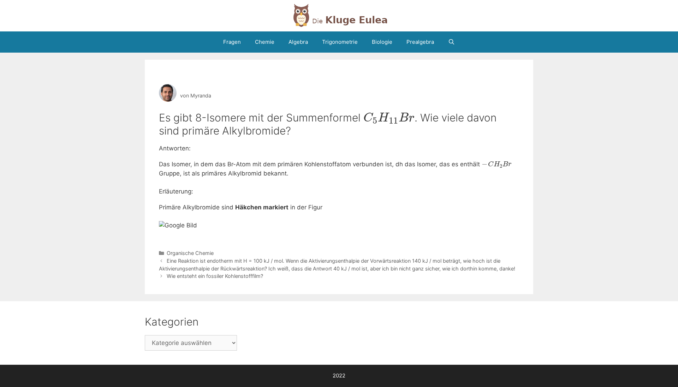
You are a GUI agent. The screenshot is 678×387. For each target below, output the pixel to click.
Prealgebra (420, 41)
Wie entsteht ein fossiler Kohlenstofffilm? (215, 276)
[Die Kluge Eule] (339, 15)
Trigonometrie (340, 41)
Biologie (382, 41)
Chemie (264, 41)
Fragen (232, 41)
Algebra (298, 41)
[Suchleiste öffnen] (451, 42)
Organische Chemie (190, 253)
